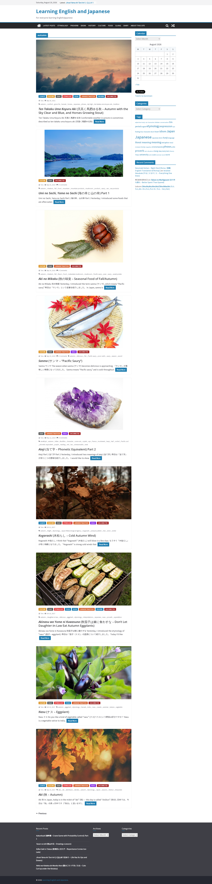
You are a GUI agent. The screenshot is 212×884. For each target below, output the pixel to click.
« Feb (137, 84)
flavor (60, 274)
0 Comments (62, 185)
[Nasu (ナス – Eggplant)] (83, 672)
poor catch (101, 356)
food (59, 188)
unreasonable (78, 444)
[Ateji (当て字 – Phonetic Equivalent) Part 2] (83, 404)
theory (172, 151)
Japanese (76, 104)
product (97, 188)
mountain (66, 188)
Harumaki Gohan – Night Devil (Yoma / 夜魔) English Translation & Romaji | (153, 169)
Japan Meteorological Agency (71, 531)
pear (104, 274)
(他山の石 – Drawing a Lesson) (53, 844)
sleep (160, 151)
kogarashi (86, 531)
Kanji (74, 352)
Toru (42, 100)
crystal (85, 441)
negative (149, 147)
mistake (137, 147)
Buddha (62, 441)
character (70, 441)
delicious (80, 356)
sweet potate (117, 274)
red (68, 444)
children (157, 122)
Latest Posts (49, 25)
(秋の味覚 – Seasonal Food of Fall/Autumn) (78, 279)
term (167, 151)
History (92, 25)
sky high (90, 104)
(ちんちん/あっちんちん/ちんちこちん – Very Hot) (154, 187)
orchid (117, 441)
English (143, 126)
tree (104, 531)
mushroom (89, 188)
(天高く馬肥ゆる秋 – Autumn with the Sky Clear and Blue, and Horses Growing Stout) (83, 111)
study (164, 151)
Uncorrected (111, 96)
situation (150, 151)
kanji (108, 441)
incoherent (101, 441)
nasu (104, 617)
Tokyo (137, 155)
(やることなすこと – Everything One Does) (153, 173)
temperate (118, 790)
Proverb (74, 25)
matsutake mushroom (75, 274)
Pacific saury (97, 274)
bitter (56, 441)
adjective (138, 122)
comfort (50, 104)
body (143, 122)
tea (72, 444)
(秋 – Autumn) (50, 794)
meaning (156, 142)
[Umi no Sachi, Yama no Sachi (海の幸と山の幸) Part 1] (83, 153)
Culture (102, 25)
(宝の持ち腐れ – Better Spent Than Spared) (155, 181)
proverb (109, 617)
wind (108, 531)
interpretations (88, 617)
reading (62, 444)
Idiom (83, 25)
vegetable (119, 707)
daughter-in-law (52, 617)
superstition (118, 617)
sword (120, 356)
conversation (164, 122)
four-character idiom (147, 132)
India (89, 707)
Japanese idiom (157, 138)
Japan (98, 790)
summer (105, 707)
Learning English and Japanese (73, 11)
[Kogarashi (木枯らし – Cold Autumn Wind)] (83, 492)
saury (103, 188)
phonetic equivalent (46, 444)
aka (59, 790)
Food (110, 25)
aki (63, 790)
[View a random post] (173, 26)
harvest (63, 104)
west (86, 444)
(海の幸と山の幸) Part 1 (74, 193)
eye (89, 441)
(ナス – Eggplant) (54, 712)
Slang (118, 25)
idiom (162, 131)
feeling (137, 131)
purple (56, 444)
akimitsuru (69, 790)
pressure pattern (96, 531)
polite (173, 147)
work (168, 154)
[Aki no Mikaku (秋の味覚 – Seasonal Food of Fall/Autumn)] (83, 236)
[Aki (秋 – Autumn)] (83, 755)
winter (114, 531)
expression (166, 126)
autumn (43, 104)
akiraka (76, 790)
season (114, 356)
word (163, 155)
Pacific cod (124, 441)
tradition (116, 104)
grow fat (57, 104)
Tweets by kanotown (143, 96)
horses (70, 104)
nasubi (99, 707)
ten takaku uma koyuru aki (103, 104)
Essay (58, 96)
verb (150, 155)
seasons (104, 790)
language (171, 138)
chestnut (50, 188)
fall (55, 188)
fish (85, 356)
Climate (42, 96)
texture (112, 707)
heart (157, 131)
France (94, 441)
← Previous (41, 813)
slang (155, 151)
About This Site (138, 25)
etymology (56, 531)
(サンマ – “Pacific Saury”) (60, 361)
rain (145, 151)
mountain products (77, 188)
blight (49, 531)
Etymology (63, 25)
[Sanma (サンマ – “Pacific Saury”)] (83, 322)
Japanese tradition (88, 96)
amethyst (43, 441)
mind (171, 143)
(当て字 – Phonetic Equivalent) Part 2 (67, 449)
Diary (125, 25)
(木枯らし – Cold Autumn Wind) (67, 535)
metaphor (165, 142)
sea (107, 188)
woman (158, 155)
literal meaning (143, 142)
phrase (83, 104)
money (143, 147)
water (154, 155)
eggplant (70, 617)
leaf (112, 441)
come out (78, 441)
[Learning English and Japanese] (39, 26)
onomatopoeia (157, 147)
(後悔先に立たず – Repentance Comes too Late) (80, 3)
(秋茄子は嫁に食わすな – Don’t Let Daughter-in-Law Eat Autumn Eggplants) (83, 624)
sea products (114, 188)
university (144, 154)
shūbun (111, 790)
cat (146, 122)
